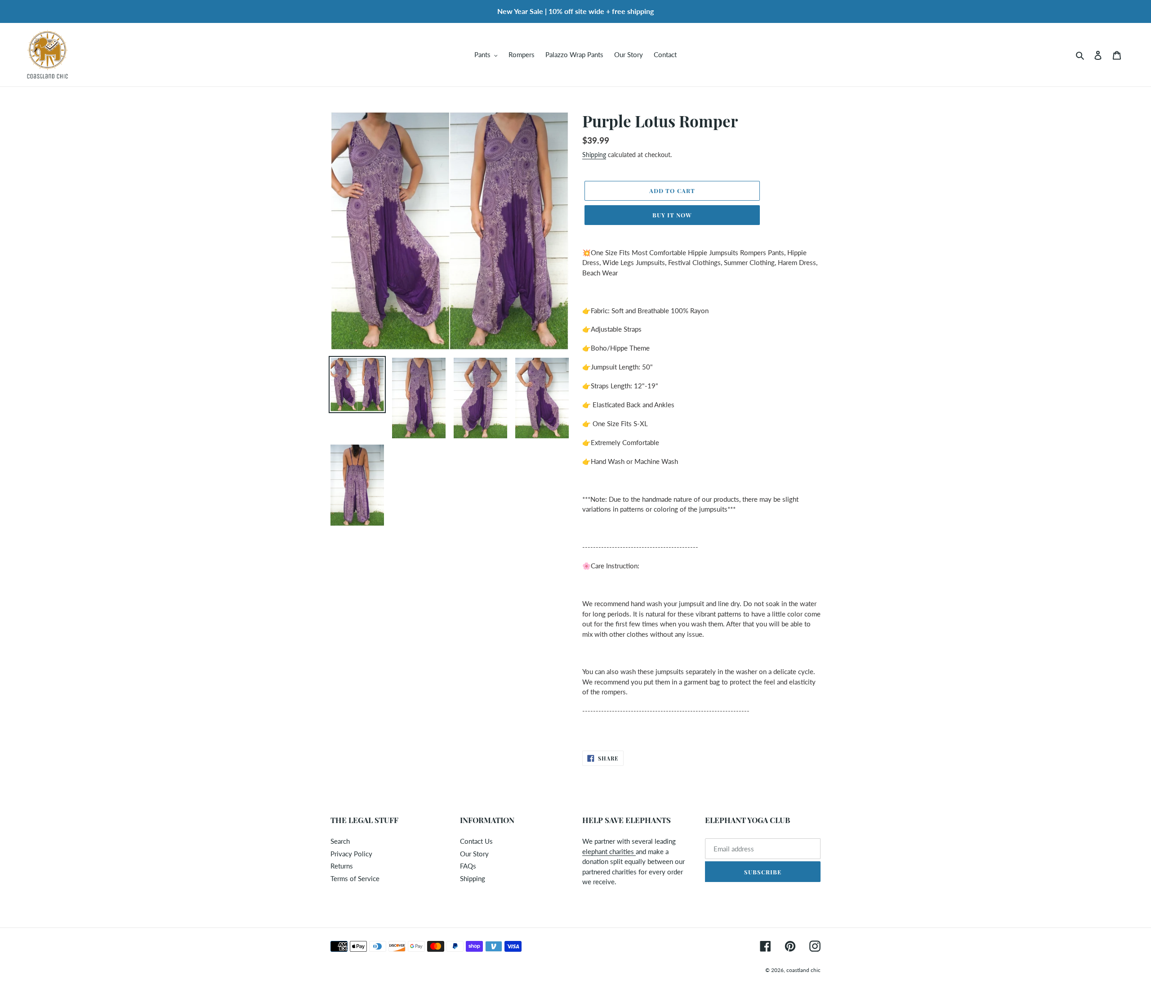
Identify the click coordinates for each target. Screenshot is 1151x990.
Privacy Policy (351, 854)
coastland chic (803, 970)
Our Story (474, 854)
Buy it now (672, 215)
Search (340, 841)
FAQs (468, 866)
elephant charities (609, 851)
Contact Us (476, 841)
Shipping (594, 154)
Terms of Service (354, 878)
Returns (341, 866)
